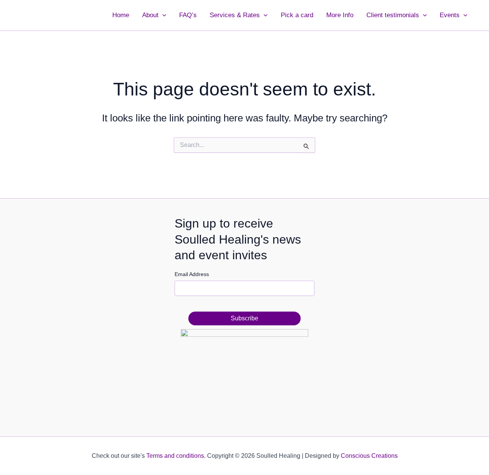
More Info (339, 15)
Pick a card (297, 15)
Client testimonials (392, 15)
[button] (162, 15)
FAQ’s (188, 15)
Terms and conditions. (176, 455)
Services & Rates (235, 15)
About (150, 15)
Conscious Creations (369, 455)
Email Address (192, 274)
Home (120, 15)
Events (450, 15)
